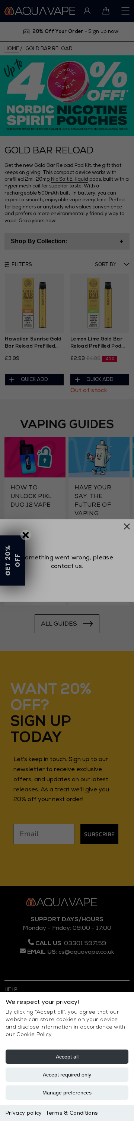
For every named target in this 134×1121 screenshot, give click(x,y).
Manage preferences (67, 1093)
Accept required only (67, 1075)
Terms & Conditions (71, 1113)
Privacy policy (24, 1113)
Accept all (67, 1057)
